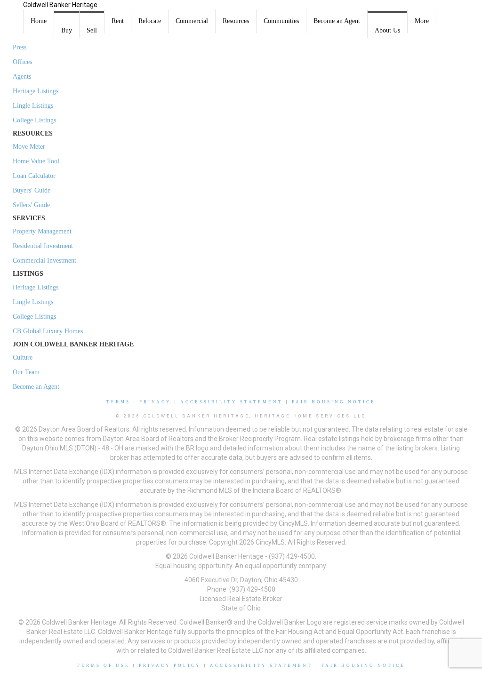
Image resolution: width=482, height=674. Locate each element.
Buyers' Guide (31, 190)
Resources (236, 20)
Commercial (192, 20)
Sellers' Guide (31, 205)
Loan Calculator (34, 175)
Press (19, 47)
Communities (281, 20)
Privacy (155, 402)
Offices (22, 61)
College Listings (34, 120)
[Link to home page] (11, 12)
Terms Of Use (103, 665)
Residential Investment (43, 245)
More (422, 20)
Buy (66, 30)
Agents (22, 76)
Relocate (149, 20)
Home (39, 20)
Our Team (26, 372)
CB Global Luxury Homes (48, 331)
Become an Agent (336, 20)
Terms (118, 402)
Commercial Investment (44, 260)
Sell (92, 30)
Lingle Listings (33, 105)
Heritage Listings (35, 91)
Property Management (42, 231)
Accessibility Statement (231, 402)
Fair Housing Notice (334, 402)
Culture (22, 357)
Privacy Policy (170, 665)
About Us (387, 30)
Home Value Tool (36, 161)
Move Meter (29, 146)
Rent (118, 20)
